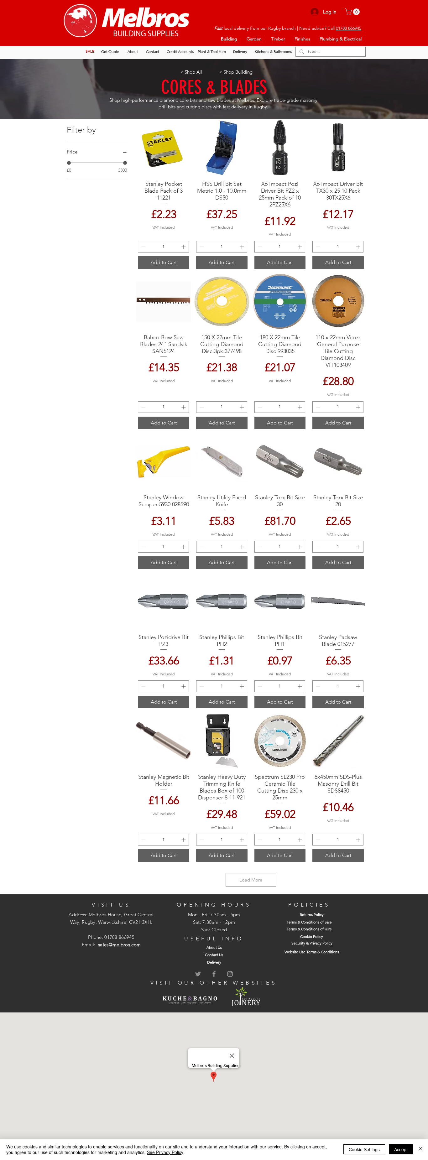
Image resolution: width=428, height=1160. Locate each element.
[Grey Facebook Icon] (214, 974)
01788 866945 (348, 28)
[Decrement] (143, 246)
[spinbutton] (163, 246)
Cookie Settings (364, 1149)
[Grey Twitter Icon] (198, 974)
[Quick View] (163, 147)
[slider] (69, 163)
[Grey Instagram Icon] (230, 974)
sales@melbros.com (119, 945)
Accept (401, 1149)
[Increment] (184, 246)
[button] (353, 11)
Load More (250, 880)
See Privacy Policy (165, 1152)
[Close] (420, 1149)
